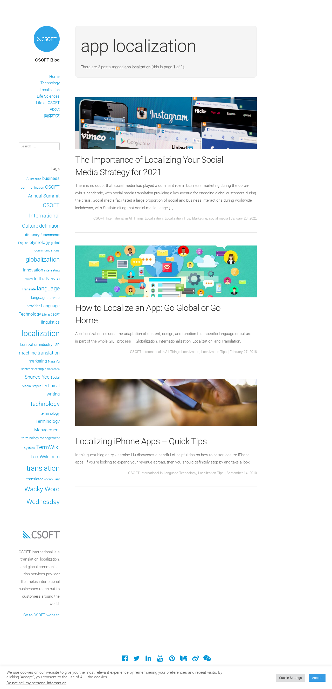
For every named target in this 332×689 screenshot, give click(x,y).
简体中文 (52, 115)
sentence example (33, 369)
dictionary (32, 235)
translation (43, 468)
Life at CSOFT (48, 102)
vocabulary (52, 479)
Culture (30, 226)
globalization (43, 259)
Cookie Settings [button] (290, 678)
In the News (46, 278)
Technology (50, 83)
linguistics (50, 322)
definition (49, 226)
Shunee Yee (37, 377)
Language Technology (180, 473)
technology (45, 403)
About (55, 109)
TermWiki (48, 447)
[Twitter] (136, 659)
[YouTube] (160, 659)
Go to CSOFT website (41, 615)
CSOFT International (108, 218)
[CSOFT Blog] (47, 53)
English (23, 243)
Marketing (199, 218)
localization (41, 333)
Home (54, 76)
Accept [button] (317, 678)
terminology (50, 413)
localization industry (36, 345)
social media (218, 218)
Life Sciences (48, 96)
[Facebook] (124, 659)
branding (35, 179)
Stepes (36, 386)
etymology (40, 242)
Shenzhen (53, 369)
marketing (38, 361)
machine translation (39, 353)
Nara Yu (54, 361)
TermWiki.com (45, 456)
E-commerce (50, 235)
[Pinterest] (172, 659)
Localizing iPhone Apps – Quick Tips (141, 441)
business (51, 178)
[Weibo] (195, 659)
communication (32, 187)
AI (27, 179)
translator (34, 479)
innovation (33, 269)
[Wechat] (207, 659)
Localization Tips (177, 218)
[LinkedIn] (148, 659)
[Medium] (183, 659)
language (48, 288)
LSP (56, 345)
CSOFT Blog (47, 60)
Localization (50, 89)
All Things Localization (146, 218)
